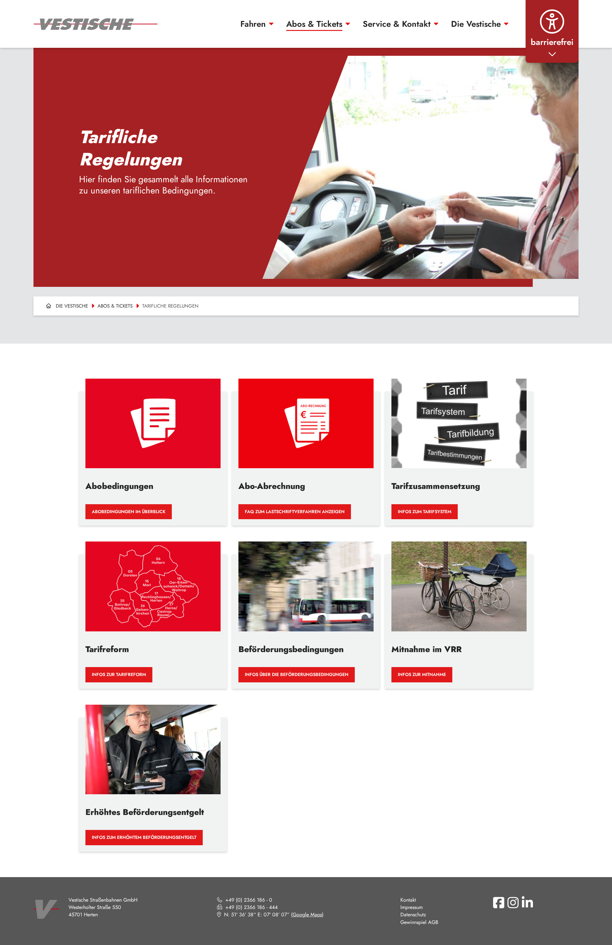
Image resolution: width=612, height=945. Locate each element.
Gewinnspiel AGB (419, 922)
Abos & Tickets (314, 24)
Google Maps (307, 914)
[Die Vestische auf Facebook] (498, 902)
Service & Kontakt (397, 24)
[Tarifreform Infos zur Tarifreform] (153, 610)
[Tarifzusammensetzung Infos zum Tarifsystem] (459, 447)
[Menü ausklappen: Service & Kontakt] (436, 24)
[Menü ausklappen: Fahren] (271, 24)
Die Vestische (476, 24)
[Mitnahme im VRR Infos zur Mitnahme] (459, 610)
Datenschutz (413, 914)
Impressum (411, 907)
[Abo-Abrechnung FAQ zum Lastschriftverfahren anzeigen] (306, 447)
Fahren (253, 24)
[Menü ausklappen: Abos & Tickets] (348, 24)
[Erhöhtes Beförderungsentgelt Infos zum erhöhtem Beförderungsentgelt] (153, 773)
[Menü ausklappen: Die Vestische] (506, 24)
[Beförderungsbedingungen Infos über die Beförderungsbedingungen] (306, 610)
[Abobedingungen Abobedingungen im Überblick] (153, 447)
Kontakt (408, 900)
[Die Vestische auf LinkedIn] (527, 902)
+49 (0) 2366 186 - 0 (248, 900)
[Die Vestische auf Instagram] (512, 902)
